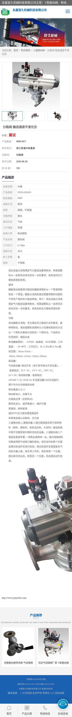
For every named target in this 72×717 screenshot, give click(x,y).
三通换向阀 (39, 50)
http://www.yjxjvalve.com (14, 598)
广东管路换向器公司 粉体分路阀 (54, 663)
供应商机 (25, 50)
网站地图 (59, 693)
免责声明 (37, 693)
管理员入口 (48, 693)
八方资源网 (26, 693)
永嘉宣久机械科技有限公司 (30, 689)
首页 (16, 50)
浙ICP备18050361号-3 (46, 684)
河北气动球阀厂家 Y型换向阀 (18, 663)
